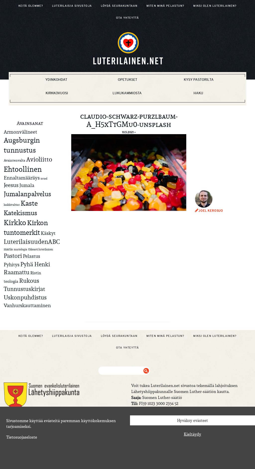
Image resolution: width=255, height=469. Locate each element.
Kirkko (15, 222)
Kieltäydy (192, 434)
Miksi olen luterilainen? (215, 5)
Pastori (13, 256)
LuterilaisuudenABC (32, 242)
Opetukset (127, 79)
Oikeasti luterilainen (40, 249)
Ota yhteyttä (127, 17)
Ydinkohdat (56, 79)
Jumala (26, 185)
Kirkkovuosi (57, 93)
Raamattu (16, 272)
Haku (198, 93)
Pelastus (31, 256)
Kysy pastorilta (199, 79)
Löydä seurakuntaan (119, 5)
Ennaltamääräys (22, 178)
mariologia (20, 249)
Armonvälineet (20, 132)
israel (44, 178)
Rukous (29, 280)
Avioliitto (39, 159)
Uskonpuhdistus (25, 297)
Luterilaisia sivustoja (72, 5)
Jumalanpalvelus (27, 194)
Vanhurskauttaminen (27, 305)
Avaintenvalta (14, 160)
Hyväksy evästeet (192, 420)
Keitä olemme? (30, 5)
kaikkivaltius (12, 204)
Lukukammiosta (127, 93)
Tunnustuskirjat (24, 288)
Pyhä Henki (35, 264)
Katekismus (20, 213)
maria (8, 249)
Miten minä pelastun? (165, 5)
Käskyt (48, 233)
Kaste (29, 203)
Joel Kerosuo (210, 211)
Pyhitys (11, 265)
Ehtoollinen (23, 169)
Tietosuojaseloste (21, 437)
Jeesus (11, 185)
